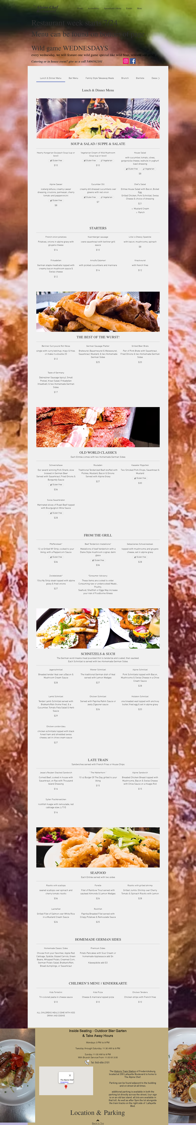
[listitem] (140, 208)
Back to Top (98, 1123)
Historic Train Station (125, 1071)
